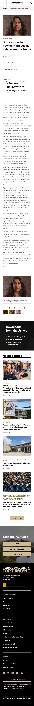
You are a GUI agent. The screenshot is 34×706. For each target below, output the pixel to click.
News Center (7, 609)
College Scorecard (9, 644)
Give (4, 602)
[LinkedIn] (22, 673)
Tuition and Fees (17, 549)
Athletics (6, 605)
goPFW (5, 633)
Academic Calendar (9, 623)
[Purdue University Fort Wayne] (17, 3)
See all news (17, 518)
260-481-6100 (6, 579)
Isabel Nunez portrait (15, 340)
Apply (17, 544)
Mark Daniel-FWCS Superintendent (14, 343)
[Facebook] (4, 673)
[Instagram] (13, 673)
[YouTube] (17, 673)
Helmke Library (8, 626)
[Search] (4, 585)
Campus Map (7, 640)
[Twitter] (8, 673)
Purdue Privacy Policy (10, 647)
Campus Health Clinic (10, 664)
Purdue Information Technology (13, 637)
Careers (5, 660)
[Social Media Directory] (26, 673)
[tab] (14, 308)
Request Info (17, 554)
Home (5, 9)
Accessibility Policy (17, 680)
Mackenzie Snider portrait (16, 337)
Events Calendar (8, 598)
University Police (8, 667)
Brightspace (7, 630)
